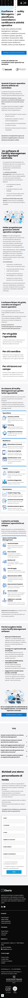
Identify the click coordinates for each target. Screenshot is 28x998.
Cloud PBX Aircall (6, 923)
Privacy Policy (5, 957)
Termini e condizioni (6, 961)
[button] (26, 736)
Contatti (3, 935)
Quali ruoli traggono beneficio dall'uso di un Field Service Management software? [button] (12, 746)
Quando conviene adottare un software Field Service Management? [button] (12, 736)
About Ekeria (4, 931)
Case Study (4, 933)
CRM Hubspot (5, 917)
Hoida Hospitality (5, 921)
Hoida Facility (4, 919)
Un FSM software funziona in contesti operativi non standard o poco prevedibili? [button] (11, 742)
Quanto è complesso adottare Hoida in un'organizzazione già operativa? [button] (12, 756)
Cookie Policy (5, 959)
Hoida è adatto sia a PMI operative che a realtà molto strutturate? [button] (12, 751)
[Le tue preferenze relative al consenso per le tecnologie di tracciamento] (2, 995)
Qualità (3, 963)
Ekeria (23, 250)
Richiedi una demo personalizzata (14, 53)
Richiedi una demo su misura (14, 715)
